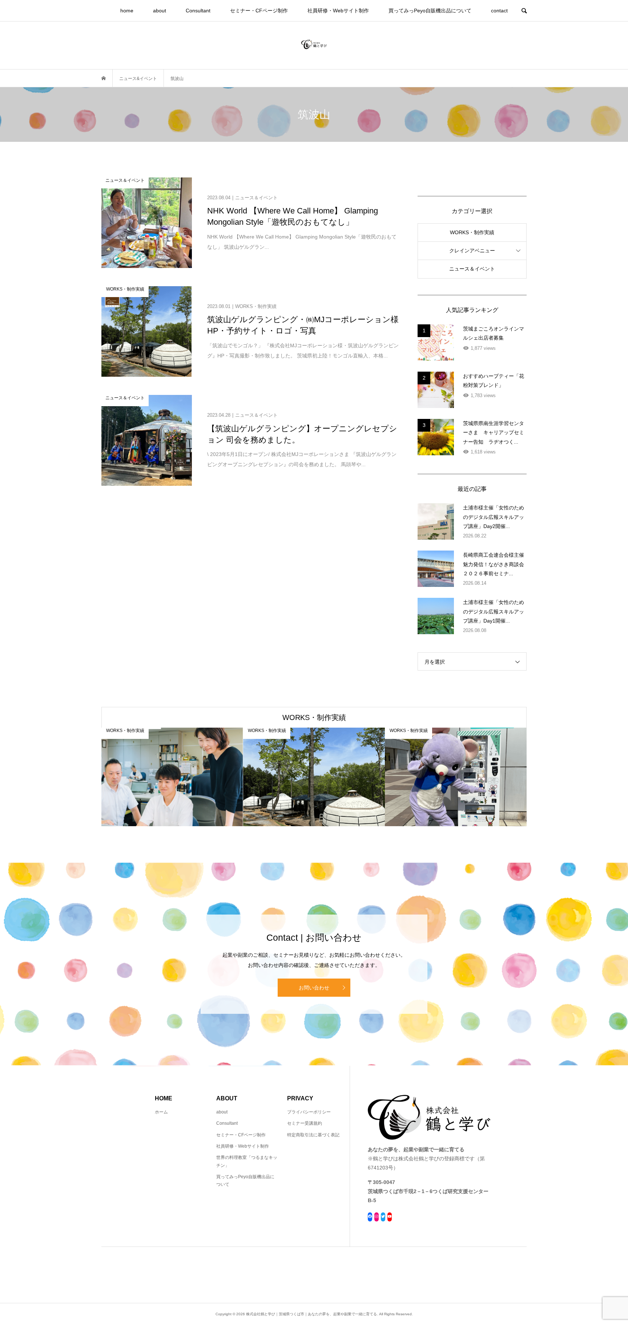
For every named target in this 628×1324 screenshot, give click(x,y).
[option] (172, 777)
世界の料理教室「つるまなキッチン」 (246, 1161)
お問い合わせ (314, 988)
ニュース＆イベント (472, 269)
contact (499, 10)
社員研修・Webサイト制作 (338, 10)
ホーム (161, 1112)
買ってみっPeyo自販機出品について (430, 10)
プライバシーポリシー (309, 1112)
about (159, 10)
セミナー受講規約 (304, 1123)
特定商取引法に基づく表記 (313, 1134)
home (126, 10)
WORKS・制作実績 (472, 232)
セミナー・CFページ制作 (259, 10)
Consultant (198, 10)
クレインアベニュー (472, 250)
